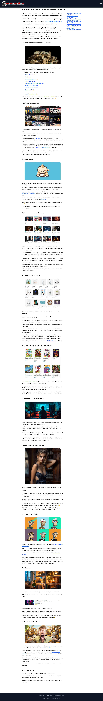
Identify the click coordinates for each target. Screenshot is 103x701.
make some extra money (49, 96)
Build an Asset (28, 92)
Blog (100, 3)
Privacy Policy (49, 695)
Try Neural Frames (14, 692)
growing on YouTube (46, 647)
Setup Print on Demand (30, 81)
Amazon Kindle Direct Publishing (29, 381)
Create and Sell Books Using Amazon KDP (34, 83)
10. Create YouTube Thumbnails (74, 29)
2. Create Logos (70, 17)
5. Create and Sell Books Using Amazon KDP (74, 22)
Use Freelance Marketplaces (31, 79)
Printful (48, 341)
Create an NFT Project (30, 89)
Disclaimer (41, 695)
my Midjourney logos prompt (28, 193)
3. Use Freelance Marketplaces (74, 18)
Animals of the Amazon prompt (42, 147)
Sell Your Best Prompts (30, 74)
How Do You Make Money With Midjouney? (74, 14)
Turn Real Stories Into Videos (31, 85)
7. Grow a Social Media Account (74, 25)
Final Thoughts (70, 31)
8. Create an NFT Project (72, 27)
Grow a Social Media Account (31, 87)
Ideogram (43, 199)
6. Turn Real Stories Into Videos (74, 24)
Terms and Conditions (59, 695)
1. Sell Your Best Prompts (72, 16)
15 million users (29, 30)
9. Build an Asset (70, 28)
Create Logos (28, 77)
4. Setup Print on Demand (72, 20)
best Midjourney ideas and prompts (54, 21)
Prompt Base (37, 138)
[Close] (26, 670)
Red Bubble (53, 341)
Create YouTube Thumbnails (31, 94)
